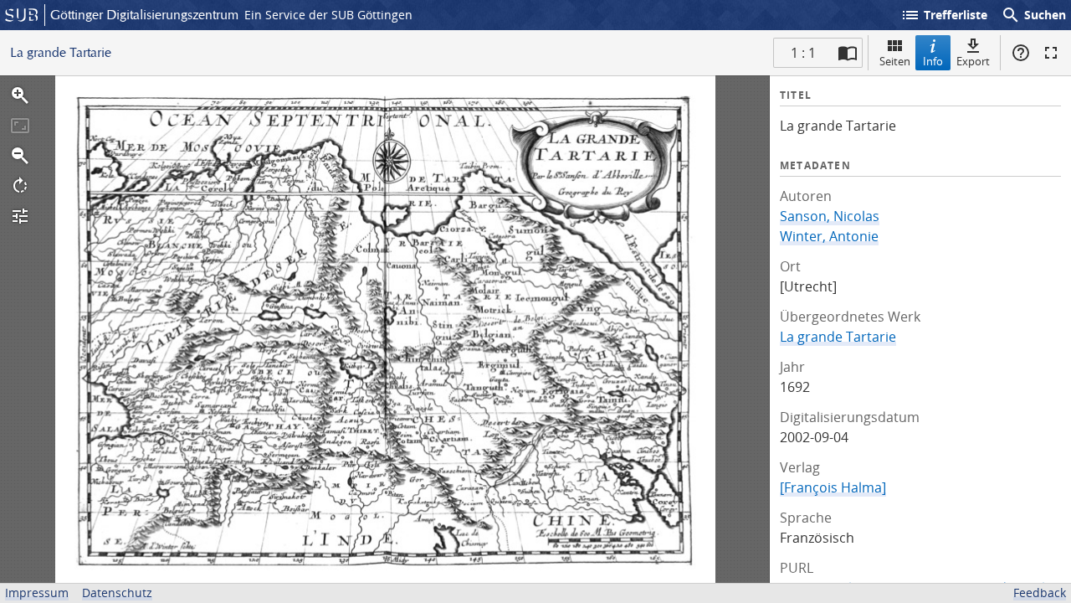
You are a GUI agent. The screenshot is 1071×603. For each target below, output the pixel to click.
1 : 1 (803, 53)
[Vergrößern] (20, 95)
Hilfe (1021, 53)
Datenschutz (117, 592)
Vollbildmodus (1051, 53)
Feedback (1039, 592)
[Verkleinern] (20, 156)
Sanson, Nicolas (829, 216)
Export (973, 61)
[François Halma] (833, 487)
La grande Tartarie (838, 336)
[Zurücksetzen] (20, 126)
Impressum (37, 592)
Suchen (1033, 15)
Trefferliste (943, 15)
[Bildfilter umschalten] (20, 216)
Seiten (894, 61)
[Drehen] (20, 186)
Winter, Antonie (829, 236)
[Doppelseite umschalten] (848, 53)
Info (933, 61)
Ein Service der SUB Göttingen (328, 15)
